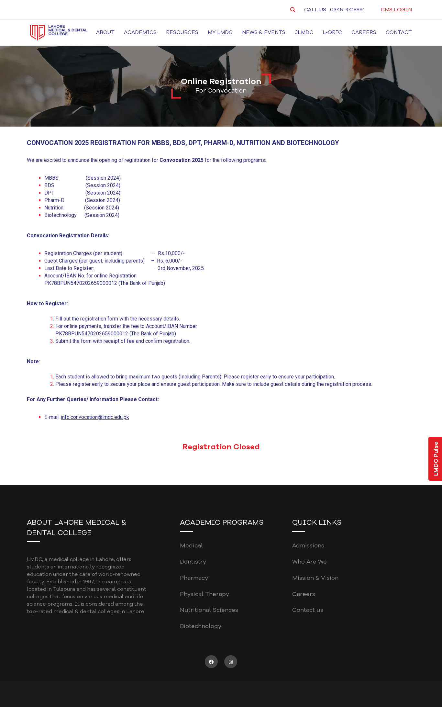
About (105, 32)
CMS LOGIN (396, 9)
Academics (140, 32)
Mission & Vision (315, 578)
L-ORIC (332, 32)
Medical (191, 545)
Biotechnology (200, 626)
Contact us (307, 610)
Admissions (308, 545)
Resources (182, 32)
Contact (399, 32)
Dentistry (193, 562)
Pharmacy (194, 578)
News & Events (263, 32)
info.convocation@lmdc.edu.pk (95, 417)
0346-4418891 (347, 9)
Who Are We (309, 562)
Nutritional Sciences (209, 610)
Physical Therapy (204, 594)
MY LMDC (220, 32)
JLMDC (304, 32)
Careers (363, 32)
